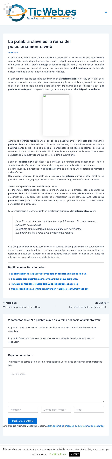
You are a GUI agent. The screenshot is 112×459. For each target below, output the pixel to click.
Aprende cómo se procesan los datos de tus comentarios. (75, 426)
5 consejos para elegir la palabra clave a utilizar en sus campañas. (44, 279)
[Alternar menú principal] (106, 12)
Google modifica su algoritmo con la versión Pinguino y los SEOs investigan (49, 289)
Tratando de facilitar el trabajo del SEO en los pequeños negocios (44, 284)
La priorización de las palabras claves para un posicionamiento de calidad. (48, 273)
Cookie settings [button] (58, 454)
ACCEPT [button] (75, 454)
